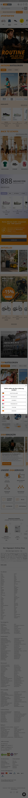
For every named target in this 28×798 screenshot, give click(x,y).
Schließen (26, 385)
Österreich (14, 396)
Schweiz (14, 400)
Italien (14, 407)
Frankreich (14, 403)
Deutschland (14, 393)
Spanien (14, 410)
